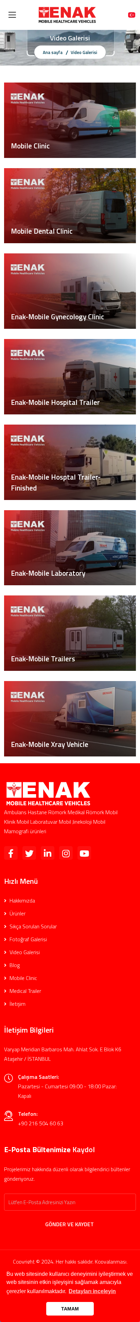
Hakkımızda (21, 900)
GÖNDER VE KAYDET (70, 1224)
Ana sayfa (53, 52)
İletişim (16, 1004)
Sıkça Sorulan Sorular (32, 926)
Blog (14, 965)
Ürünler (16, 913)
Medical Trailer (24, 991)
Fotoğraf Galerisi (27, 939)
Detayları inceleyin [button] (92, 1291)
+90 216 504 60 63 (40, 1123)
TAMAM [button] (70, 1308)
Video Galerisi (24, 952)
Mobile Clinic (22, 978)
